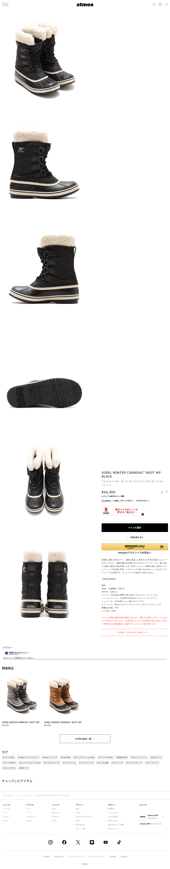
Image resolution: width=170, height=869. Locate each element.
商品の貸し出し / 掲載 (116, 825)
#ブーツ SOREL (8, 757)
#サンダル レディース (52, 763)
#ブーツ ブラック (152, 763)
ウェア (28, 809)
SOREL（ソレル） (13, 795)
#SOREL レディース (49, 757)
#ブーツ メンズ (117, 763)
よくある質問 (112, 817)
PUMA (78, 821)
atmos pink (56, 813)
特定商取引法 (59, 857)
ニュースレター (113, 813)
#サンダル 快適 (102, 763)
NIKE (77, 809)
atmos (54, 809)
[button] (135, 548)
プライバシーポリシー (77, 857)
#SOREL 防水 (65, 757)
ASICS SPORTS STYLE (84, 817)
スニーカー (7, 809)
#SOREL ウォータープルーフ (28, 757)
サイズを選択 (134, 527)
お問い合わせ (112, 821)
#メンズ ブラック (69, 763)
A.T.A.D (54, 821)
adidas (78, 813)
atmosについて (113, 829)
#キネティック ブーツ (139, 757)
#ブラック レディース (134, 763)
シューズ (25, 795)
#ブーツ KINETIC (9, 763)
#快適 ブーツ (24, 768)
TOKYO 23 (55, 817)
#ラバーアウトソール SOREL (84, 757)
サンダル (6, 817)
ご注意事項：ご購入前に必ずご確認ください (132, 632)
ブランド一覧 (80, 829)
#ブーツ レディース (86, 763)
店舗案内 (111, 809)
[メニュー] (5, 4)
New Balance (80, 825)
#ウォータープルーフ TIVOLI (29, 763)
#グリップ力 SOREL (105, 757)
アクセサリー (31, 817)
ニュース (143, 805)
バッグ (28, 813)
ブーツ (32, 795)
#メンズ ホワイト (9, 768)
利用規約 (46, 857)
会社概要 (112, 857)
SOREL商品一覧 (83, 738)
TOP (4, 795)
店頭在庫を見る (136, 537)
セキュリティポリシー (97, 857)
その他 (5, 821)
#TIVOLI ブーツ (156, 757)
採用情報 (123, 857)
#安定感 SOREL (122, 757)
